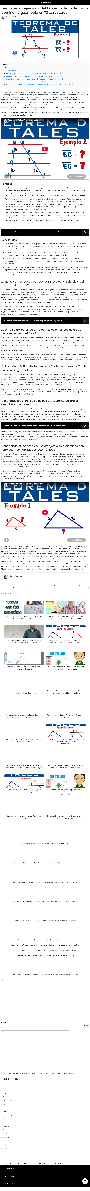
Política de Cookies (11, 1184)
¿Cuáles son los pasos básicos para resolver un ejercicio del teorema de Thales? (33, 73)
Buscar (3, 1023)
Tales (4, 1141)
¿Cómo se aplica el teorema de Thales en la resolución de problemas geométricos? (34, 76)
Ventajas (10, 68)
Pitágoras (6, 1126)
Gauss (5, 1119)
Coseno (5, 1097)
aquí (72, 1073)
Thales (5, 1148)
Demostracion (8, 1101)
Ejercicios (6, 1108)
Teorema (6, 1144)
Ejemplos (6, 1104)
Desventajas (11, 71)
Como (5, 1093)
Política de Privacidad (12, 1179)
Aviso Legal (8, 1181)
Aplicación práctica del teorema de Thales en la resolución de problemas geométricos (35, 79)
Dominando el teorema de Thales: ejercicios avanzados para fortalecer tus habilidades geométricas (40, 85)
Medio (5, 1123)
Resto (5, 1134)
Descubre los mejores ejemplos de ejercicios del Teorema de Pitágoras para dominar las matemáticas (23, 587)
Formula (5, 1112)
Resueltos (6, 1137)
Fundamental (7, 1115)
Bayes (5, 1086)
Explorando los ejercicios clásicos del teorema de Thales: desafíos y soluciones (33, 82)
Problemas (6, 1130)
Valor (4, 1152)
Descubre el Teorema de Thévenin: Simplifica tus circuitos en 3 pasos (67, 587)
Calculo (5, 1090)
